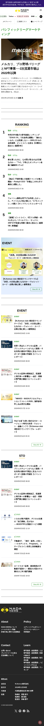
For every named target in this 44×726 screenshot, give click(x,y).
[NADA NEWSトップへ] (22, 11)
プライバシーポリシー (31, 629)
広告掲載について (7, 655)
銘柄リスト (23, 21)
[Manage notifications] (40, 722)
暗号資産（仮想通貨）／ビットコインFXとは (33, 664)
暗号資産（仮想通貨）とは (33, 650)
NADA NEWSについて (9, 627)
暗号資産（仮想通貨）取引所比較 (33, 659)
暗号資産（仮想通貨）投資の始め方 (33, 654)
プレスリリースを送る (9, 653)
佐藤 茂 (20, 98)
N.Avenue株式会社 (22, 684)
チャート (8, 21)
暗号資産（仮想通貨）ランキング (33, 668)
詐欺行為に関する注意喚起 (10, 632)
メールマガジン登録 (8, 629)
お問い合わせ (6, 650)
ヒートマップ (37, 21)
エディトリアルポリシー (32, 627)
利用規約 (27, 632)
